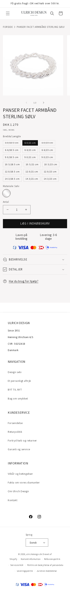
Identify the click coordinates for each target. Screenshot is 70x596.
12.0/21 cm (32, 171)
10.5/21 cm (32, 164)
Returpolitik (15, 431)
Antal (6, 202)
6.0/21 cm (30, 142)
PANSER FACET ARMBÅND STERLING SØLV (41, 27)
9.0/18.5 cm (11, 157)
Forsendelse (15, 423)
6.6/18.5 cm (11, 150)
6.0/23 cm (48, 143)
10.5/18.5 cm (12, 164)
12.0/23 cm (50, 171)
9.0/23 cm (47, 157)
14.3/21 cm (32, 178)
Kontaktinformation (31, 559)
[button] (8, 13)
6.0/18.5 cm (13, 143)
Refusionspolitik (52, 559)
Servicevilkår (17, 565)
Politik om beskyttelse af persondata (45, 565)
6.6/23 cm (47, 150)
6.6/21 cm (30, 150)
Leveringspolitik (25, 571)
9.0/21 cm (30, 157)
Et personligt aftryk (19, 381)
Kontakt (12, 500)
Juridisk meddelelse (47, 571)
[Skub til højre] (43, 102)
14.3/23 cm (50, 178)
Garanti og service (19, 449)
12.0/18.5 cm (12, 171)
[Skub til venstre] (26, 102)
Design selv (15, 372)
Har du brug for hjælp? (23, 281)
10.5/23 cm (50, 164)
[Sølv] (6, 193)
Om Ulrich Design (18, 491)
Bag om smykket (18, 398)
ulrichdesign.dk (34, 554)
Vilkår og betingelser (20, 473)
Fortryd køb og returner (22, 440)
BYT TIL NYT (15, 389)
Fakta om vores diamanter (24, 482)
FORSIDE (8, 27)
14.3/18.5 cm (12, 178)
